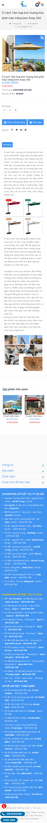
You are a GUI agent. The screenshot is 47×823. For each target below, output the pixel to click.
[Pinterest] (26, 130)
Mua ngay (37, 122)
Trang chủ (16, 23)
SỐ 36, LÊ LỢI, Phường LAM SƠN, (20, 697)
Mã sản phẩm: (8, 93)
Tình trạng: (7, 90)
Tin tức (36, 808)
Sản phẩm (33, 23)
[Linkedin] (21, 130)
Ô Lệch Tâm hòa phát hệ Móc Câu (35, 416)
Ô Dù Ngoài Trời (24, 26)
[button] (42, 37)
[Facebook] (12, 130)
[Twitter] (17, 130)
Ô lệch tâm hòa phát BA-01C (12, 416)
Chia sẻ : (6, 130)
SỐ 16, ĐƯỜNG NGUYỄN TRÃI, (18, 690)
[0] (37, 5)
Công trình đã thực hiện (18, 808)
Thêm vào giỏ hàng (16, 122)
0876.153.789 (27, 602)
